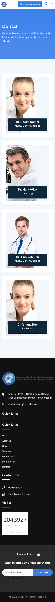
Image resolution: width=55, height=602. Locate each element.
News (5, 446)
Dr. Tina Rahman (27, 257)
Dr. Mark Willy (27, 189)
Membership (8, 456)
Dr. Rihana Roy (27, 324)
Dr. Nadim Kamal (27, 122)
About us (6, 440)
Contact (6, 467)
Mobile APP (8, 461)
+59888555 (15, 487)
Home (5, 435)
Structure (6, 451)
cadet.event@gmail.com (22, 404)
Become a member (30, 4)
